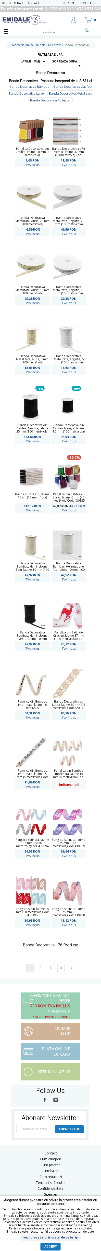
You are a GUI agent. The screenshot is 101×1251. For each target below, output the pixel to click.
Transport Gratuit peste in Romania (49, 1005)
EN (74, 3)
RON (83, 3)
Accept (50, 1246)
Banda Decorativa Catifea (72, 86)
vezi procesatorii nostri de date (48, 1237)
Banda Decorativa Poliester (50, 100)
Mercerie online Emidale (29, 45)
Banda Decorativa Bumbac (29, 86)
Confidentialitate (50, 1188)
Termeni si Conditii (50, 1182)
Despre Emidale (13, 3)
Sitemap (50, 1194)
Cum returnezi (50, 1176)
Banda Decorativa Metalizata (70, 93)
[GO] (86, 30)
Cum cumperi (50, 1159)
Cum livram (51, 1170)
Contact (32, 3)
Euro (94, 3)
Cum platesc (50, 1165)
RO (64, 3)
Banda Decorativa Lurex (27, 93)
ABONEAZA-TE (69, 1129)
